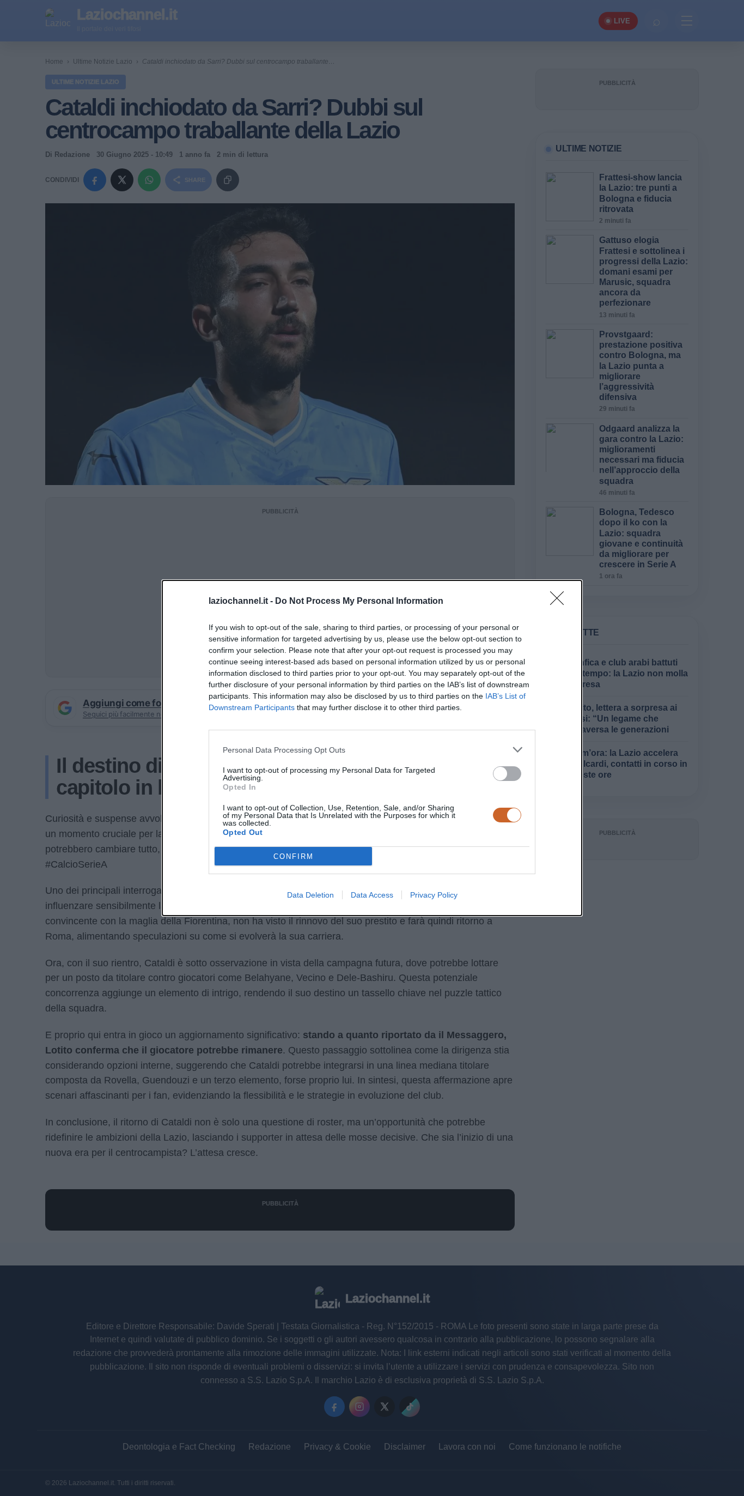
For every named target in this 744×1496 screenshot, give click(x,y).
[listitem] (372, 749)
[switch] (507, 773)
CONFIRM (293, 856)
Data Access (372, 895)
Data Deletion (310, 895)
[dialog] (372, 748)
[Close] (560, 601)
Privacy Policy (434, 895)
